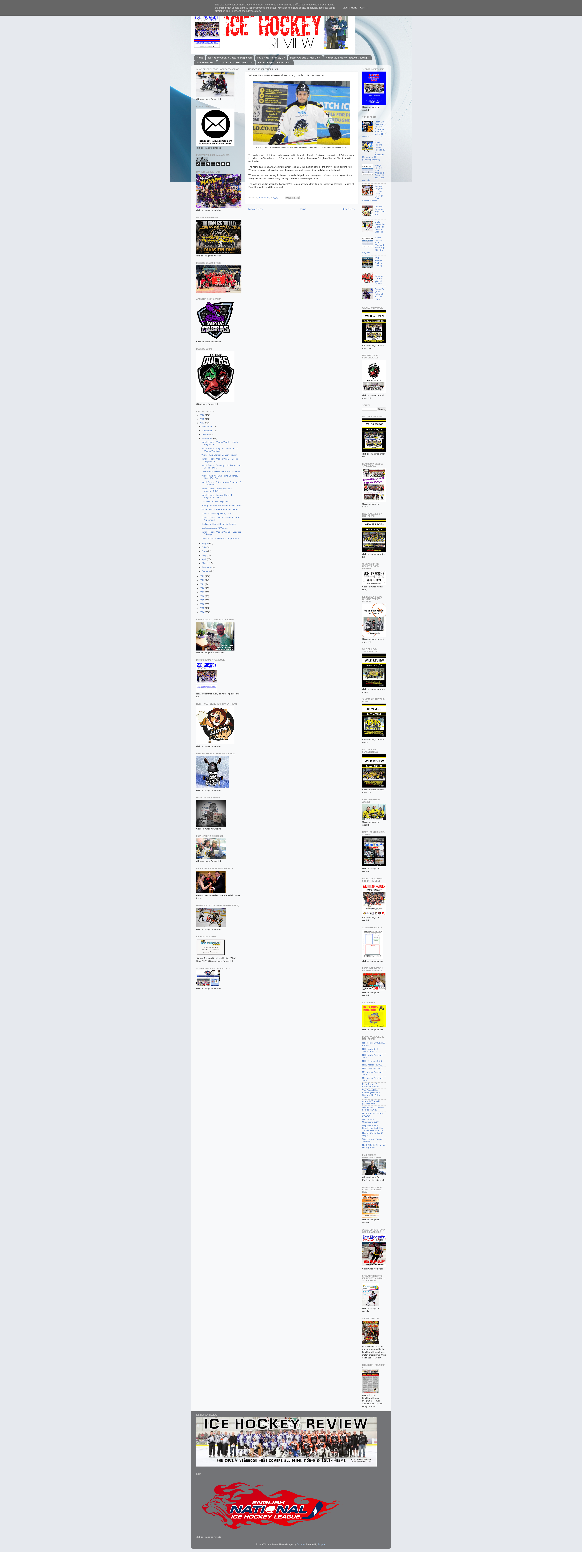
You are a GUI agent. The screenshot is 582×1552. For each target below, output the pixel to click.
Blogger (321, 1544)
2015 (202, 608)
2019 (202, 592)
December (207, 426)
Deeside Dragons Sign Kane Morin (380, 210)
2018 (202, 596)
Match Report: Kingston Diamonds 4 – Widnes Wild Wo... (219, 449)
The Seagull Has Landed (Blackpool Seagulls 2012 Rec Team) (371, 1094)
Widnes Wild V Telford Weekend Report (220, 509)
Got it (364, 7)
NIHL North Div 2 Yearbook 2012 (370, 1050)
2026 (202, 415)
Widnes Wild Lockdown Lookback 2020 (373, 1108)
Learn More (350, 7)
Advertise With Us (205, 62)
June (204, 551)
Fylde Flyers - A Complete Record (370, 1085)
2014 (202, 612)
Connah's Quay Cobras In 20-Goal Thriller (379, 294)
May (204, 555)
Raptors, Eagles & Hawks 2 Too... (274, 62)
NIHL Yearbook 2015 (372, 1065)
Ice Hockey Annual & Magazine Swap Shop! (230, 57)
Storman (301, 1544)
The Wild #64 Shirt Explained (215, 501)
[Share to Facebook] (295, 197)
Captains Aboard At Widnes (214, 528)
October (206, 434)
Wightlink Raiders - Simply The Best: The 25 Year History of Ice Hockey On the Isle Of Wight (372, 1130)
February (206, 567)
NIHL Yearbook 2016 (372, 1068)
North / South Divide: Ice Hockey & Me (374, 1146)
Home (200, 57)
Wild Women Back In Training (378, 262)
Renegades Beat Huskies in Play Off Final (221, 505)
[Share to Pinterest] (298, 197)
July (204, 547)
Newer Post (255, 209)
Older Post (348, 209)
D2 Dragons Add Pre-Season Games (379, 279)
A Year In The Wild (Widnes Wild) (371, 1102)
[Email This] (286, 197)
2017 (202, 600)
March (205, 563)
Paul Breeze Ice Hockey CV (271, 57)
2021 (202, 584)
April (204, 559)
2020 (202, 588)
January (206, 571)
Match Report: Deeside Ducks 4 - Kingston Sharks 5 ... (217, 496)
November (207, 431)
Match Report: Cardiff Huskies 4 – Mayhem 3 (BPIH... (217, 490)
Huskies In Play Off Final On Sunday (218, 524)
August (205, 543)
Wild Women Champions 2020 (370, 1120)
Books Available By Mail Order (305, 57)
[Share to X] (292, 197)
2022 (202, 580)
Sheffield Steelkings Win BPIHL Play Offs (220, 472)
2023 (202, 576)
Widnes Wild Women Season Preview (219, 455)
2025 (202, 419)
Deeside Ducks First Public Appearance (220, 538)
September (207, 438)
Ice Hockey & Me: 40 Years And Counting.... (347, 57)
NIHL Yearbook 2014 (372, 1061)
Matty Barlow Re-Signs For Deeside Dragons (380, 227)
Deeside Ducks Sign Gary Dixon (216, 513)
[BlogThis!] (289, 197)
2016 (202, 604)
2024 (202, 423)
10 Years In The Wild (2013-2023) (236, 62)
